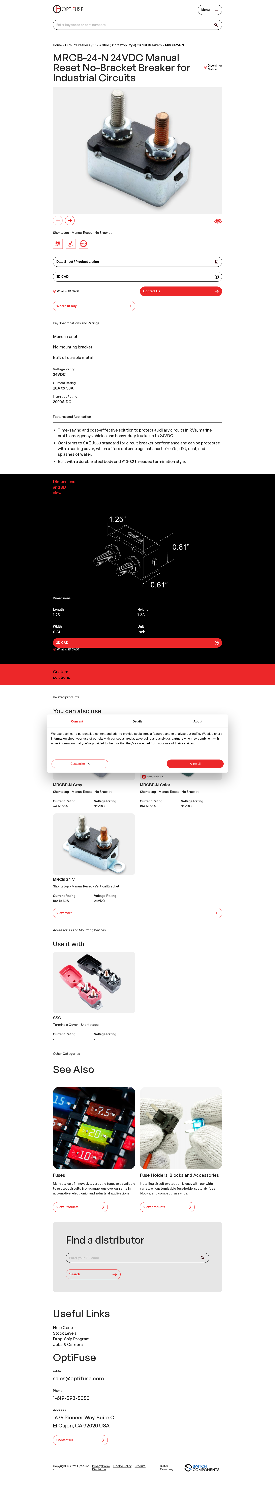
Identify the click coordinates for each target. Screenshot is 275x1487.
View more (64, 913)
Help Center (64, 1327)
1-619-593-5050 (71, 1398)
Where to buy (66, 306)
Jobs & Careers (68, 1344)
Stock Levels (65, 1333)
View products (154, 1207)
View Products (67, 1207)
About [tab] (197, 721)
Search (74, 1274)
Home (57, 45)
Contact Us (151, 291)
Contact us (64, 1440)
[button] (181, 291)
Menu (205, 9)
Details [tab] (138, 721)
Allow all (195, 764)
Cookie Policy (122, 1466)
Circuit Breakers (77, 45)
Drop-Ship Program (71, 1338)
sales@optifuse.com (78, 1378)
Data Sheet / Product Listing (77, 261)
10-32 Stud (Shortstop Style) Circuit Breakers (127, 45)
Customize (77, 764)
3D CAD (62, 276)
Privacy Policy (101, 1466)
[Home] (68, 10)
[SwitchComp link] (202, 1467)
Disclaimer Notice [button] (215, 67)
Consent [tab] (77, 721)
